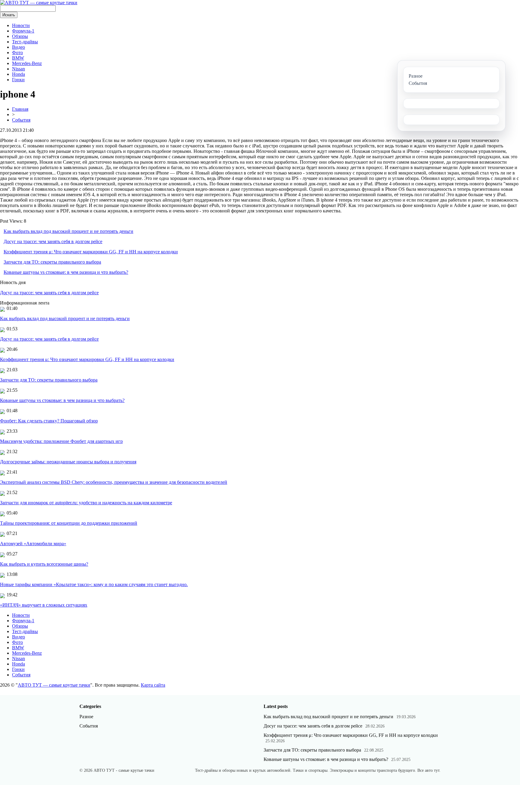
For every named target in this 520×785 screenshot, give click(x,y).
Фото (17, 52)
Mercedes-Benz (27, 63)
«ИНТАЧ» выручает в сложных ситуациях (43, 604)
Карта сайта (153, 685)
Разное (86, 716)
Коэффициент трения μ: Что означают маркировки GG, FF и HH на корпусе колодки (91, 251)
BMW (18, 57)
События (21, 119)
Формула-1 (23, 30)
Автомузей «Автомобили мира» (33, 543)
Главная (20, 109)
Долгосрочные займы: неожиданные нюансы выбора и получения (68, 461)
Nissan (18, 68)
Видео (18, 47)
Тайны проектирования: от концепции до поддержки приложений (68, 523)
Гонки (18, 79)
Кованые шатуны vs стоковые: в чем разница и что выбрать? (66, 272)
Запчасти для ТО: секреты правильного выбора (52, 261)
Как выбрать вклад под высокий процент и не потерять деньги (68, 231)
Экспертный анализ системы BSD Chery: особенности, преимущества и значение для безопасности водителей (113, 482)
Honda (18, 74)
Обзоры (20, 36)
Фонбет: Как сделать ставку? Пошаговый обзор (49, 420)
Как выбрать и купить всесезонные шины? (44, 564)
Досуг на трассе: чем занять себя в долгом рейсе (53, 241)
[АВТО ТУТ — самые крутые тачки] (38, 2)
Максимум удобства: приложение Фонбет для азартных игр (61, 441)
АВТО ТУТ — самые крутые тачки (54, 685)
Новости (21, 25)
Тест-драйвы (25, 41)
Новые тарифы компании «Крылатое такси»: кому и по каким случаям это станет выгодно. (94, 584)
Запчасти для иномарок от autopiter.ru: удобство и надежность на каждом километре (86, 502)
